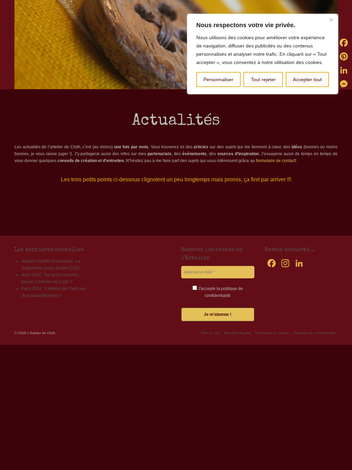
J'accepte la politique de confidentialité (220, 292)
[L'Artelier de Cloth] (176, 44)
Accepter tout (307, 79)
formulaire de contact (275, 160)
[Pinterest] (344, 56)
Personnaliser (218, 79)
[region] (262, 54)
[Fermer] (331, 19)
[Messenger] (344, 84)
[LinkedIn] (344, 70)
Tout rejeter (263, 79)
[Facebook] (344, 43)
